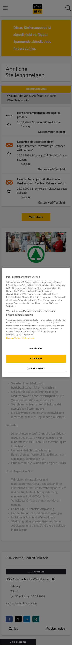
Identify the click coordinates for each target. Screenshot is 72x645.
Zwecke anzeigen (36, 368)
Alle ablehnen (35, 348)
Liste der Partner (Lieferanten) (20, 338)
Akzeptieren (36, 358)
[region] (36, 322)
